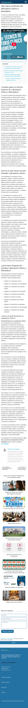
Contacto (3, 692)
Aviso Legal (3, 687)
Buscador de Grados (5, 666)
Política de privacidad (6, 677)
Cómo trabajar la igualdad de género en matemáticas (7, 468)
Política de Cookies (5, 682)
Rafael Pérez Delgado (14, 449)
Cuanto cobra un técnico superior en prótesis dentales (21, 468)
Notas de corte (4, 668)
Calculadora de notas (6, 669)
